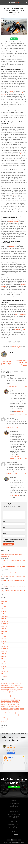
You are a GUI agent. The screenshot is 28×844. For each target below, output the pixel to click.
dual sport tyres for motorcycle (14, 685)
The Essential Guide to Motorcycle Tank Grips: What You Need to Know (6, 363)
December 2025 (4, 621)
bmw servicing (18, 683)
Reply (26, 386)
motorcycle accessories (13, 221)
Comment (5, 510)
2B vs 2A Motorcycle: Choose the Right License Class (13, 576)
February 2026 (4, 616)
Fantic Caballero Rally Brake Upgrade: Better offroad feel (14, 572)
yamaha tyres (3, 721)
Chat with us (14, 38)
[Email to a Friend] (15, 342)
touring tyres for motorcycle (6, 717)
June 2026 (3, 606)
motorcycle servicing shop (15, 700)
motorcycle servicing (5, 700)
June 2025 (3, 636)
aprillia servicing (4, 683)
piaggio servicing (4, 708)
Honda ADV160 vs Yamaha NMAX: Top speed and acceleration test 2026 (12, 581)
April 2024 (3, 666)
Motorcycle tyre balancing (6, 702)
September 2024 (5, 653)
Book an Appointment (14, 827)
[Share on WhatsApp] (8, 342)
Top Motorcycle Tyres (5, 714)
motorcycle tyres (15, 702)
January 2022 (4, 676)
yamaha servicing (20, 719)
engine (8, 183)
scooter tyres (11, 710)
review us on (10, 752)
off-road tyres (11, 706)
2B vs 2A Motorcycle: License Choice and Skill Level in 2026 (13, 561)
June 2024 (3, 661)
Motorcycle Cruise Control (14, 6)
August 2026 (4, 601)
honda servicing (4, 689)
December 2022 (4, 671)
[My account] (24, 2)
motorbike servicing (5, 691)
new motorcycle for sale (14, 704)
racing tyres (11, 708)
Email (4, 527)
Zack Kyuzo (10, 757)
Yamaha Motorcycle (12, 719)
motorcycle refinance (16, 698)
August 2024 (4, 656)
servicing (16, 710)
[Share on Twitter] (13, 342)
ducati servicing (4, 687)
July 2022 (3, 673)
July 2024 (3, 658)
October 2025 (4, 626)
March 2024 (4, 668)
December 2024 (4, 646)
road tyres (22, 708)
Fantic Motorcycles (11, 687)
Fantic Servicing (20, 687)
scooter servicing (4, 710)
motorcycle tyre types (5, 704)
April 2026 (3, 611)
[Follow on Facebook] (11, 834)
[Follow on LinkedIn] (15, 834)
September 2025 (5, 628)
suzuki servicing (19, 712)
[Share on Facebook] (10, 342)
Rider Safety (16, 708)
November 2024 (4, 648)
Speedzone (9, 745)
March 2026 (4, 613)
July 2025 (3, 633)
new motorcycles (4, 706)
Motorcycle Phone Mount (6, 698)
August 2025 (4, 631)
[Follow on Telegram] (17, 834)
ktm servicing (19, 689)
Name (4, 521)
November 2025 (4, 623)
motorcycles (10, 91)
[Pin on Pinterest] (17, 342)
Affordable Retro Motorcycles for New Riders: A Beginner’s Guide (12, 555)
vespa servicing (4, 719)
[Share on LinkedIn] (20, 342)
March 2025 (4, 643)
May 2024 (3, 663)
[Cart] (26, 2)
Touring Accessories (14, 714)
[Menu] (2, 2)
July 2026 (3, 603)
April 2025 (3, 641)
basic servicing (11, 683)
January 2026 (4, 618)
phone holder (17, 706)
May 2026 (3, 608)
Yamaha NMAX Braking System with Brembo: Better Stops (13, 567)
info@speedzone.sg (18, 411)
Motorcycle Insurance (15, 693)
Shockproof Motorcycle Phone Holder (8, 712)
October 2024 (4, 651)
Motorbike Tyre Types (14, 691)
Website (4, 533)
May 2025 (3, 638)
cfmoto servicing (4, 685)
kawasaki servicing (11, 689)
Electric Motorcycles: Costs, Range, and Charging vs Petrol (13, 591)
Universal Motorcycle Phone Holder (19, 717)
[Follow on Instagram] (13, 834)
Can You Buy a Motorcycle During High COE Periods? (13, 586)
